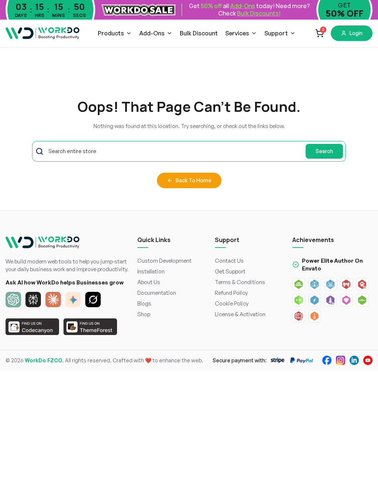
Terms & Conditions (240, 282)
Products (111, 33)
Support (276, 33)
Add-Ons (152, 33)
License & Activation (240, 314)
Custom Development (164, 260)
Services (237, 33)
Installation (151, 271)
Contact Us (229, 260)
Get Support (230, 271)
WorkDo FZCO (43, 360)
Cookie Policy (231, 303)
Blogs (144, 303)
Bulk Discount (199, 33)
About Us (148, 282)
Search (324, 151)
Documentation (156, 292)
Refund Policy (231, 292)
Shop (143, 314)
